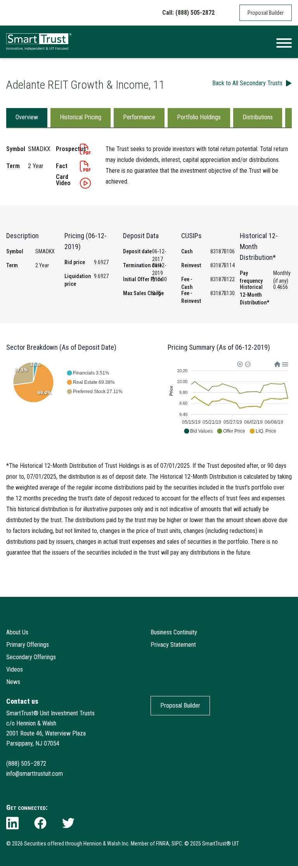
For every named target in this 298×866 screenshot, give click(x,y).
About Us (17, 632)
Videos (14, 669)
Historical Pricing (80, 117)
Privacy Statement (173, 644)
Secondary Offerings (31, 657)
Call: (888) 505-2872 (188, 12)
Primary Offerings (27, 644)
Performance (139, 117)
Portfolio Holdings (199, 117)
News (13, 682)
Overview (27, 117)
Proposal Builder (266, 13)
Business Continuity (174, 632)
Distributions (258, 117)
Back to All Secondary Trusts (247, 83)
